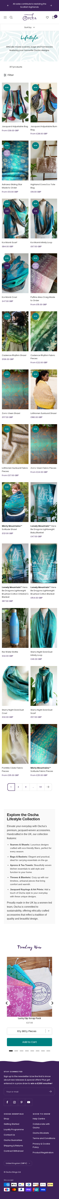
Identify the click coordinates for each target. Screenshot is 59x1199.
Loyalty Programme (14, 1126)
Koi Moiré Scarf (9, 239)
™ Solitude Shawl (12, 524)
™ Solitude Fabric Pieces (42, 766)
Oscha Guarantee (13, 1137)
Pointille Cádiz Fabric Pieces (12, 766)
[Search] (11, 14)
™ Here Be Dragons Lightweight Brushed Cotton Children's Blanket (15, 589)
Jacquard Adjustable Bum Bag (44, 125)
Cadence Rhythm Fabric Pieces (43, 353)
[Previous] (7, 1000)
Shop (6, 1115)
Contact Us (9, 1131)
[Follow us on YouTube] (28, 1099)
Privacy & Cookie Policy (41, 1142)
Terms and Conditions (44, 1135)
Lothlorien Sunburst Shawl (43, 409)
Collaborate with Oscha (41, 1122)
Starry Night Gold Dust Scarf (41, 708)
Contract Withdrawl (13, 1147)
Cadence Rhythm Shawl (14, 351)
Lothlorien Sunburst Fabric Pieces (15, 466)
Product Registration (43, 1149)
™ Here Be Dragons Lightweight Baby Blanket (43, 526)
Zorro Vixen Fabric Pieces (43, 464)
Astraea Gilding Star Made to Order (12, 183)
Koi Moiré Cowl (9, 294)
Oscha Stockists (41, 1129)
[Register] (50, 1088)
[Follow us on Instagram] (14, 1099)
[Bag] (53, 14)
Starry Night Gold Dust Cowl (13, 708)
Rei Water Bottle (10, 648)
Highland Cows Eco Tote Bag (43, 183)
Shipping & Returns (13, 1142)
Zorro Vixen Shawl (11, 409)
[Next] (48, 784)
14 (40, 784)
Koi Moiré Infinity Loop (41, 239)
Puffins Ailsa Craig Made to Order (43, 296)
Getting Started (11, 1120)
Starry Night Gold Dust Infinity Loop (41, 650)
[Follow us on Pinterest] (21, 1099)
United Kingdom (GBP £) (16, 1160)
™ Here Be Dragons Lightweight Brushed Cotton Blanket (43, 587)
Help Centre (39, 1115)
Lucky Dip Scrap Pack (29, 1015)
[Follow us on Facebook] (7, 1099)
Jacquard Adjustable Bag (15, 123)
